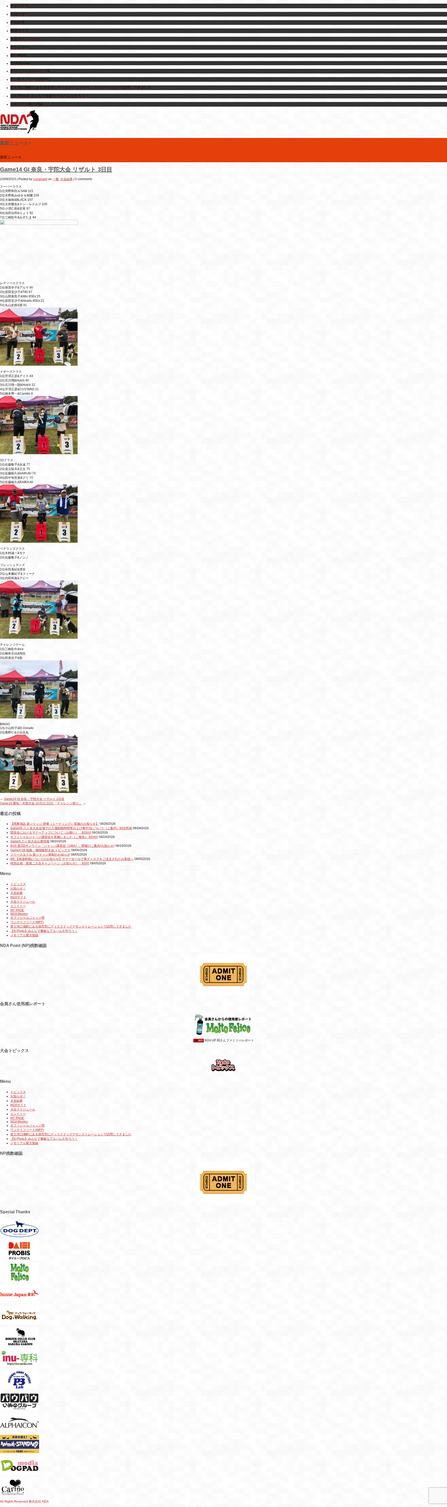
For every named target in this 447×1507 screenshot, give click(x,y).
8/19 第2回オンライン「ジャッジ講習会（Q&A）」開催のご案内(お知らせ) (62, 846)
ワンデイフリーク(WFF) (27, 922)
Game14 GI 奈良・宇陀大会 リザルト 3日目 (56, 169)
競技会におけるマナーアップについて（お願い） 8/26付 (50, 832)
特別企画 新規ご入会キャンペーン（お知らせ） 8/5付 (49, 863)
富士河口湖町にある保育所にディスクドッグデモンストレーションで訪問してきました (70, 926)
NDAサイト (18, 897)
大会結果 (66, 179)
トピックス (18, 884)
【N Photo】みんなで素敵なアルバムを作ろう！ (44, 931)
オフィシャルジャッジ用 (27, 918)
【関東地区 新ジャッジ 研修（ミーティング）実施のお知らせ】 (54, 824)
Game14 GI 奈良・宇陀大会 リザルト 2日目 (34, 799)
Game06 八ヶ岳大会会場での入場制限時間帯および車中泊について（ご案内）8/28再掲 (71, 828)
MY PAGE (17, 910)
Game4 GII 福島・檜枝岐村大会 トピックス (40, 850)
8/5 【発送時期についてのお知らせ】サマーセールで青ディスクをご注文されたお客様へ (71, 859)
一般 (56, 179)
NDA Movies (19, 914)
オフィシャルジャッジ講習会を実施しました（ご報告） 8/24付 (54, 837)
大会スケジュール (22, 901)
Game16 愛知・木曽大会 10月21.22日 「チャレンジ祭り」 (41, 803)
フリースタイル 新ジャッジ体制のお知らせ (40, 854)
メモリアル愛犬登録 (24, 935)
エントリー (18, 906)
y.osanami (40, 179)
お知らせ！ (18, 888)
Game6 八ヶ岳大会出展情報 (29, 841)
